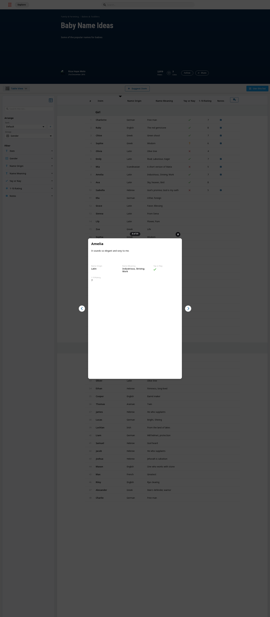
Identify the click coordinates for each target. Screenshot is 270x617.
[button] (82, 308)
